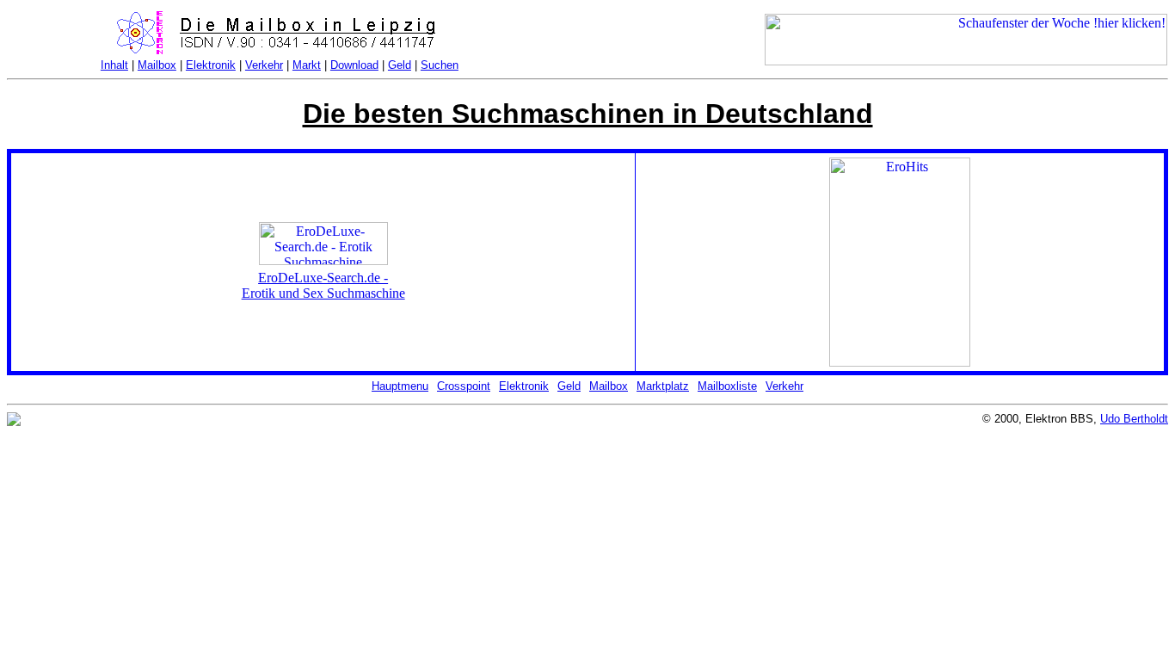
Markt (306, 65)
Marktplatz (663, 386)
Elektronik (211, 65)
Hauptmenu (400, 386)
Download (354, 65)
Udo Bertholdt (1134, 418)
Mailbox (157, 65)
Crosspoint (463, 386)
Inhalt (114, 65)
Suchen (439, 65)
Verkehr (264, 65)
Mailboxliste (727, 386)
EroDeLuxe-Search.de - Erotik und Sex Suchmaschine (323, 285)
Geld (399, 65)
